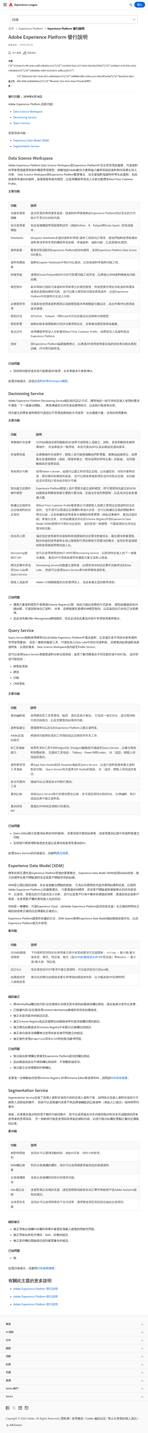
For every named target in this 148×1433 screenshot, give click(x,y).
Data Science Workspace (28, 111)
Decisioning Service (25, 117)
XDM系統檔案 (119, 1078)
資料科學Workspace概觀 (52, 381)
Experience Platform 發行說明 (65, 28)
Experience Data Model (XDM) (31, 140)
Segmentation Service (26, 146)
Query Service (21, 123)
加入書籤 (16, 52)
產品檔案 (62, 853)
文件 (11, 28)
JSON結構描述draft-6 (87, 957)
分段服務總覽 (46, 1268)
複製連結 (31, 52)
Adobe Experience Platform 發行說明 (35, 1288)
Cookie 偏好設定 (96, 1418)
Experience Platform (31, 28)
